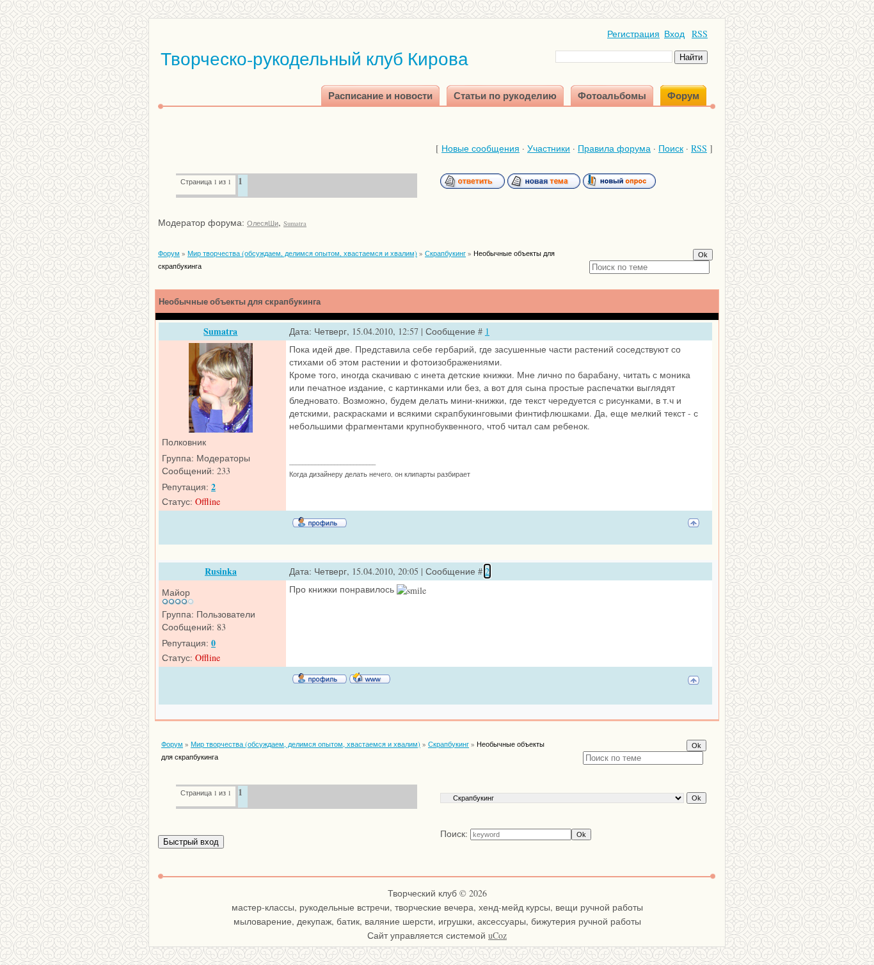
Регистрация (633, 34)
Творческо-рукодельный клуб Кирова (314, 58)
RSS (700, 34)
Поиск (670, 148)
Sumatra (294, 223)
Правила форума (614, 148)
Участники (548, 148)
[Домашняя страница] (369, 677)
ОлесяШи (262, 223)
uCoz (497, 935)
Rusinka (221, 571)
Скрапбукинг (445, 253)
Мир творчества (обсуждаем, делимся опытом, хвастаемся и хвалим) (302, 253)
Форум (169, 253)
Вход (674, 34)
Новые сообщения (480, 148)
